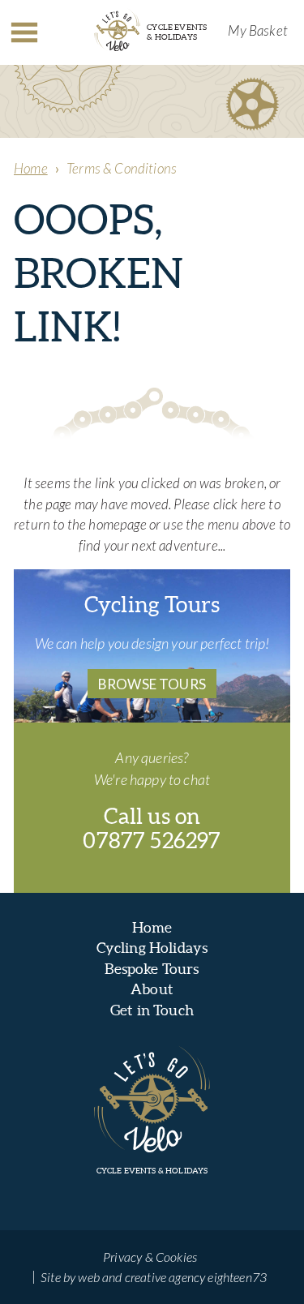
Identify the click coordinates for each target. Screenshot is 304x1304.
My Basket (258, 30)
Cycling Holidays (152, 947)
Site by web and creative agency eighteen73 (154, 1277)
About (152, 988)
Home (31, 168)
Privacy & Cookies (150, 1256)
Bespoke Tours (152, 968)
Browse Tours (152, 684)
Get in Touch (152, 1010)
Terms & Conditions (121, 168)
